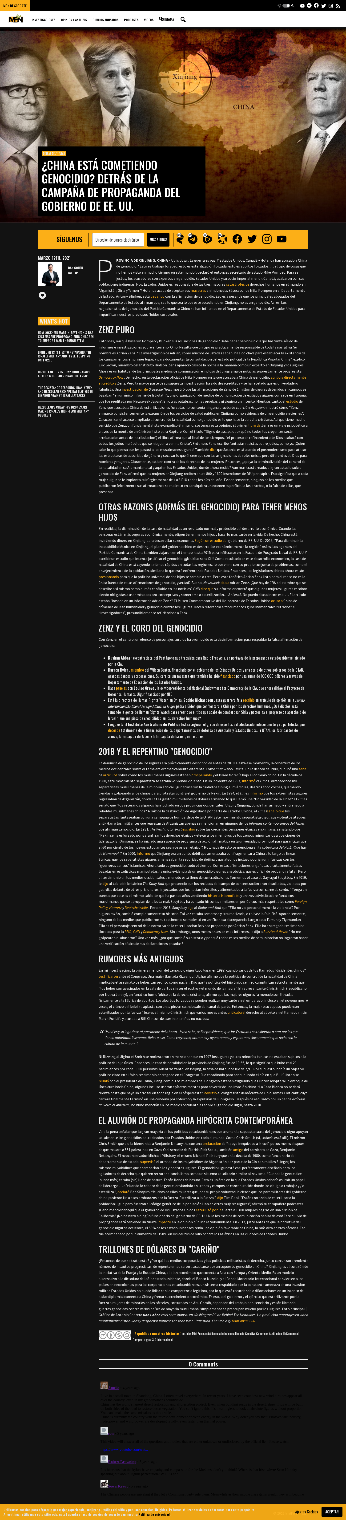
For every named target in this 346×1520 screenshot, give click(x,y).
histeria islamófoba (224, 895)
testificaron (108, 976)
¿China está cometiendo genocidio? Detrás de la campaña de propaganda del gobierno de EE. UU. (111, 185)
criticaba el (236, 1012)
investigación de (135, 389)
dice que (207, 588)
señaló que (275, 811)
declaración (211, 1143)
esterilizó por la (208, 1210)
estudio (292, 401)
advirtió (210, 1092)
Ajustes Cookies (306, 1512)
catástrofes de (237, 284)
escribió (248, 700)
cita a (225, 582)
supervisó (148, 1161)
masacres (198, 290)
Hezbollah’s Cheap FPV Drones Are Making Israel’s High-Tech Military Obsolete (63, 411)
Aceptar (332, 1512)
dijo (105, 883)
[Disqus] (203, 1438)
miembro (137, 670)
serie (302, 768)
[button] (286, 5)
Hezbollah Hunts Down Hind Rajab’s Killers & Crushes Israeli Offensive (64, 373)
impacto (164, 1222)
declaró (123, 1191)
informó (248, 780)
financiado (228, 676)
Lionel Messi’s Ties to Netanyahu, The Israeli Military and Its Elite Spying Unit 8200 (64, 356)
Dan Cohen (75, 268)
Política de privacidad (154, 1514)
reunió (104, 1080)
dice (213, 449)
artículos (110, 775)
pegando (157, 296)
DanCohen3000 (243, 1320)
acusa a (277, 600)
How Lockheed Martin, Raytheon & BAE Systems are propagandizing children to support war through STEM (66, 336)
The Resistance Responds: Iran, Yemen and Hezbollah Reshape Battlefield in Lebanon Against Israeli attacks (65, 391)
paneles (121, 688)
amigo (238, 1149)
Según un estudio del (211, 540)
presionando (109, 576)
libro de (254, 425)
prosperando (201, 775)
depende (114, 730)
